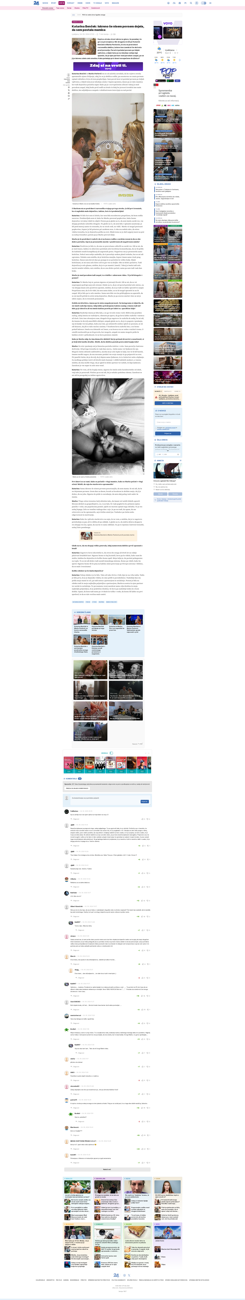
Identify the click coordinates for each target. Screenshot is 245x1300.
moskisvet (70, 1224)
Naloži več (107, 1169)
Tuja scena (60, 8)
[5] (79, 765)
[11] (142, 765)
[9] (121, 765)
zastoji (168, 391)
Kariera (66, 1280)
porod (88, 602)
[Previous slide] (145, 753)
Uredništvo (50, 1280)
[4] (69, 765)
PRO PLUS (59, 1280)
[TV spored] (180, 3)
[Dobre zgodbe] (168, 3)
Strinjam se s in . (167, 428)
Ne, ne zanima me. (162, 487)
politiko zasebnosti (163, 429)
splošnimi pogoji (170, 427)
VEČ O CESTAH (167, 403)
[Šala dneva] (177, 454)
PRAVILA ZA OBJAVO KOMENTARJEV (77, 788)
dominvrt (99, 1224)
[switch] (203, 3)
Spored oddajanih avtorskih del (176, 1280)
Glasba (77, 8)
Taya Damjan (68, 81)
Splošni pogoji (132, 1280)
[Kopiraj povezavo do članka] (68, 98)
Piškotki (84, 1280)
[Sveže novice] (73, 15)
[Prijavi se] (196, 3)
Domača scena (47, 8)
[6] (90, 765)
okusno (129, 1224)
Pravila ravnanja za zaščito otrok (151, 1280)
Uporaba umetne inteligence (199, 1280)
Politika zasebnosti (119, 1280)
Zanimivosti (95, 8)
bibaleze (69, 1178)
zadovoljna (100, 1178)
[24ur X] (129, 1275)
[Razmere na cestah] (185, 3)
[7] (100, 765)
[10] (132, 765)
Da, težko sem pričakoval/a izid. (166, 484)
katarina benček (78, 602)
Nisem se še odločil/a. (163, 489)
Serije (69, 8)
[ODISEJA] (107, 753)
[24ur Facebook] (124, 1275)
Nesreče (158, 391)
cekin (158, 1178)
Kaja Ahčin (67, 79)
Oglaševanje (40, 1280)
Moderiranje (74, 1280)
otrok (94, 602)
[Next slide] (148, 753)
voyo (158, 1224)
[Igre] (174, 3)
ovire (177, 391)
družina (101, 602)
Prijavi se (144, 801)
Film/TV (85, 8)
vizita (128, 1178)
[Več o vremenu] (179, 60)
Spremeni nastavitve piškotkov (99, 1280)
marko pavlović (111, 602)
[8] (111, 765)
